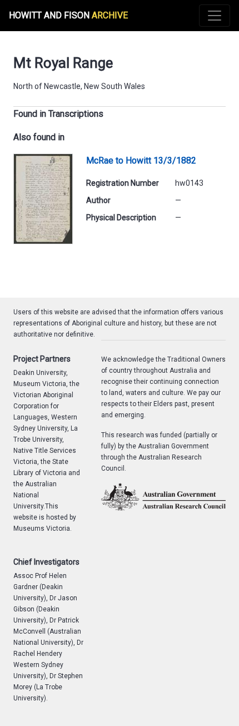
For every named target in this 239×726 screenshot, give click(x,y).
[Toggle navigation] (214, 15)
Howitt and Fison (68, 15)
